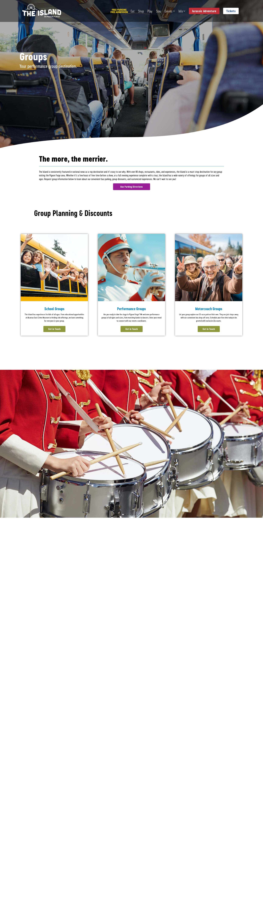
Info (181, 11)
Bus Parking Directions (131, 186)
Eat (132, 11)
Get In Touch (209, 328)
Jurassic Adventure (204, 11)
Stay (158, 11)
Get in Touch (54, 328)
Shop (141, 11)
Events (168, 11)
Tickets (231, 11)
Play (149, 11)
